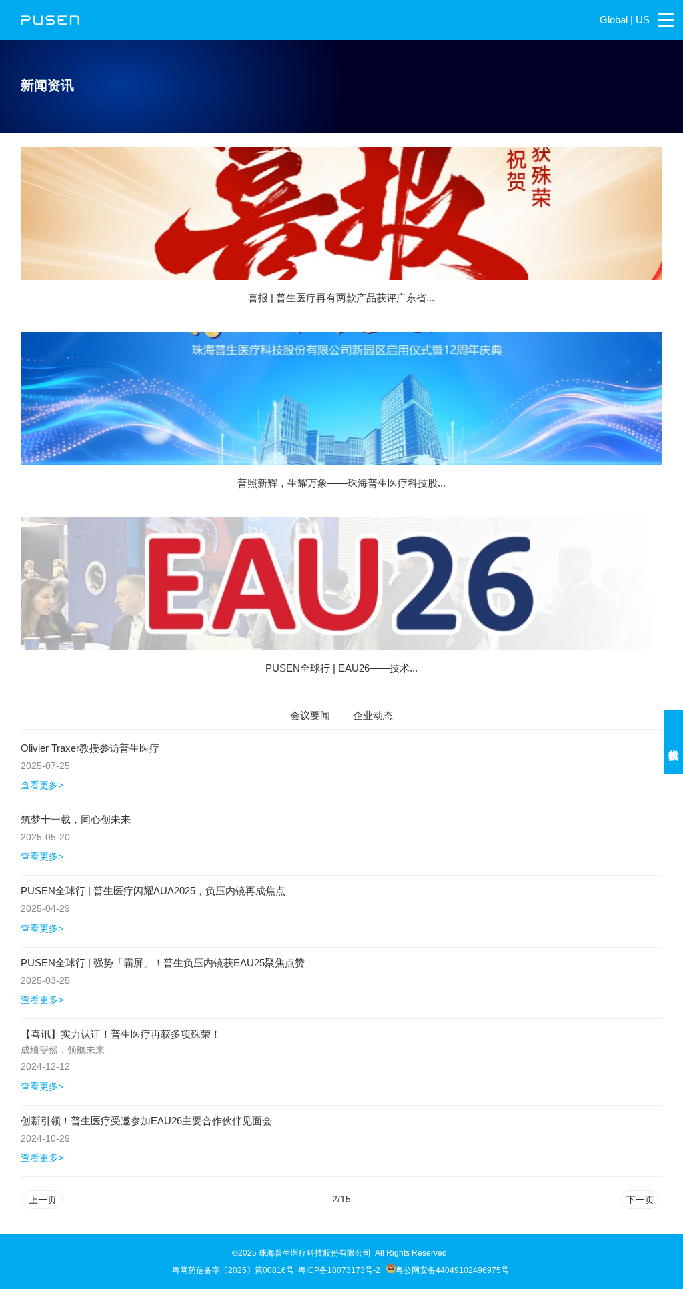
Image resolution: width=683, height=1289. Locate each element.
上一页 (43, 1199)
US (643, 19)
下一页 (640, 1199)
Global (614, 19)
